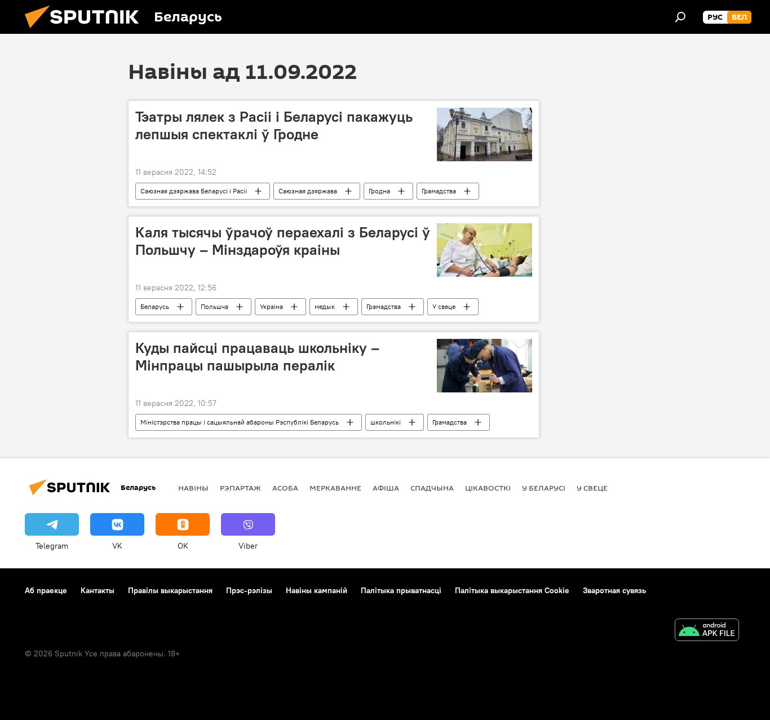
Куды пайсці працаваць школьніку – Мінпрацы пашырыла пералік (257, 356)
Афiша (386, 488)
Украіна (271, 306)
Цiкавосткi (488, 488)
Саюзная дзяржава (307, 191)
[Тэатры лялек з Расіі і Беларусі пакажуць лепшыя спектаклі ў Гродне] (484, 134)
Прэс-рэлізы (249, 590)
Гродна (379, 191)
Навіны (193, 488)
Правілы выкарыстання (170, 590)
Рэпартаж (240, 488)
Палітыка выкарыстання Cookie (512, 590)
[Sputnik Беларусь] (86, 31)
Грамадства (439, 191)
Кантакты (97, 590)
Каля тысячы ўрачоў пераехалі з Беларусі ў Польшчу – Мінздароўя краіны (282, 241)
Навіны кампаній (316, 590)
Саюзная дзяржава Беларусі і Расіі (193, 191)
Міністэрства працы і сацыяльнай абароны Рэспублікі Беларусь (239, 422)
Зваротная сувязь (614, 590)
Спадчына (432, 488)
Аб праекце (46, 590)
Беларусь (154, 306)
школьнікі (385, 422)
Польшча (214, 306)
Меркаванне (335, 488)
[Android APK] (707, 631)
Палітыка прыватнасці (401, 590)
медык (325, 306)
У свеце (443, 306)
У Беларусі (543, 488)
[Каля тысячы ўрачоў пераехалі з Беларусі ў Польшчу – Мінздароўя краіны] (484, 250)
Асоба (285, 488)
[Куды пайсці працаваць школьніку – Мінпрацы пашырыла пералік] (484, 365)
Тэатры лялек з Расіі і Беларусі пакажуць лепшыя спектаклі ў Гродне (274, 125)
